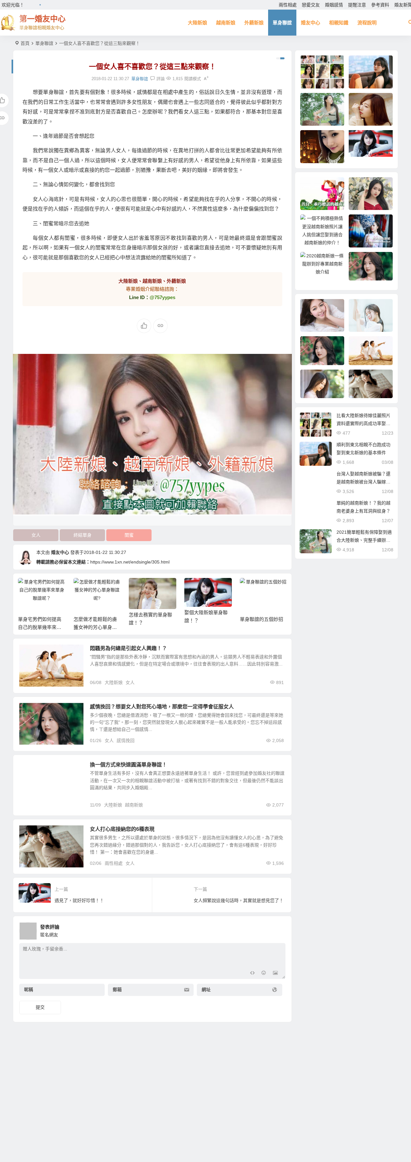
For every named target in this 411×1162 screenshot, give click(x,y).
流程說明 (367, 22)
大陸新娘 (197, 22)
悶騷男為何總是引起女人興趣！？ (128, 648)
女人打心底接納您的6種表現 (122, 829)
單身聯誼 (282, 22)
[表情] (263, 973)
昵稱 (28, 989)
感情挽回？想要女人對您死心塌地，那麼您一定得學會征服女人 (162, 706)
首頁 (25, 43)
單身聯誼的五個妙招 (261, 619)
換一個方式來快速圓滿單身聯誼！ (128, 764)
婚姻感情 (334, 4)
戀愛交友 (311, 4)
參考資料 (380, 4)
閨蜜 (129, 535)
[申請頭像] (279, 929)
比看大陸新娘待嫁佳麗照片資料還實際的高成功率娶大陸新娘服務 (363, 423)
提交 (40, 1007)
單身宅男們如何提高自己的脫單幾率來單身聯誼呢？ (39, 627)
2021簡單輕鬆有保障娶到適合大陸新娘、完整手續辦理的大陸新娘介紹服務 (364, 540)
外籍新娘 (254, 22)
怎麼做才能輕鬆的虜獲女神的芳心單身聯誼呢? (95, 627)
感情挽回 (126, 740)
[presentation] (249, 588)
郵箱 (117, 989)
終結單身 (83, 535)
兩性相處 (288, 4)
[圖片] (275, 973)
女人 (35, 535)
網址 (206, 989)
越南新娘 (225, 22)
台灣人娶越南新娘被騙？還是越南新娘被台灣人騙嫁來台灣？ (363, 481)
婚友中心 (310, 22)
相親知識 (338, 22)
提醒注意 (357, 4)
